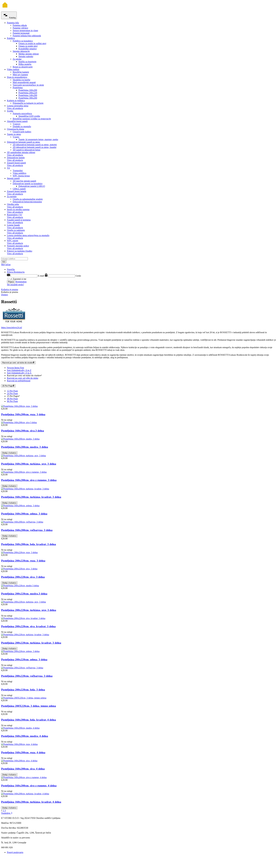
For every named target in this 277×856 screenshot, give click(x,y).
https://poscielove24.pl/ (11, 327)
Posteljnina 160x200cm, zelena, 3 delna (24, 513)
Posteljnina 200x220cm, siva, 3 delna (23, 576)
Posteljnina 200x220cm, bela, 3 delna (23, 689)
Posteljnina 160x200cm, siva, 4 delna (23, 768)
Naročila (11, 269)
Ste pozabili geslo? (15, 284)
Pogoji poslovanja (15, 852)
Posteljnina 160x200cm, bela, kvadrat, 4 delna (28, 719)
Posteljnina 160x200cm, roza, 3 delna (23, 414)
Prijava (10, 272)
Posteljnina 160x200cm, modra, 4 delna (24, 736)
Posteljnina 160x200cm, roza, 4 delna (23, 752)
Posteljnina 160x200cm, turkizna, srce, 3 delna (28, 463)
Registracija (19, 272)
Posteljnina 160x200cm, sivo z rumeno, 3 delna (29, 480)
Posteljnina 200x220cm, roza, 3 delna (23, 560)
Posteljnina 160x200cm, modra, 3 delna (24, 446)
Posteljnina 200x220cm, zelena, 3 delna (24, 659)
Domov (4, 294)
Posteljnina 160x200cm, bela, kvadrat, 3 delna (28, 544)
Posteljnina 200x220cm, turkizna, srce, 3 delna (28, 610)
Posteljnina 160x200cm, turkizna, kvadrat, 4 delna (31, 801)
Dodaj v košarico (9, 453)
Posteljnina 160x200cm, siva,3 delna (22, 430)
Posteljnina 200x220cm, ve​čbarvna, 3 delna (27, 675)
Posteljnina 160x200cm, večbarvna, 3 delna (27, 530)
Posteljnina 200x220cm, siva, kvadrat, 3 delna (28, 626)
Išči (3, 262)
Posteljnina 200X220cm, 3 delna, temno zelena (28, 705)
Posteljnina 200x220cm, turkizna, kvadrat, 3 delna (31, 642)
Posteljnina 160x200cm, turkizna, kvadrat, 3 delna (31, 496)
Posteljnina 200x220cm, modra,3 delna (24, 593)
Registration (21, 281)
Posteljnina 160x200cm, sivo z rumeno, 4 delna (29, 785)
